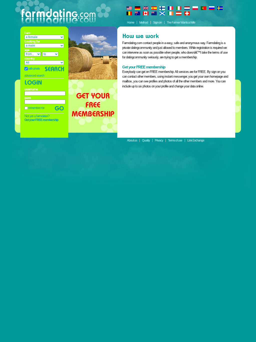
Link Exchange (195, 140)
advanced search (34, 75)
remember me (36, 108)
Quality (146, 140)
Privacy (159, 140)
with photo (34, 68)
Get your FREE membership (41, 120)
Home (130, 22)
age (26, 50)
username (31, 89)
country (29, 58)
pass (27, 98)
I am (27, 33)
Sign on (157, 22)
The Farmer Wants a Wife (181, 22)
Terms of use (175, 140)
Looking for (32, 41)
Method (143, 22)
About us (132, 140)
